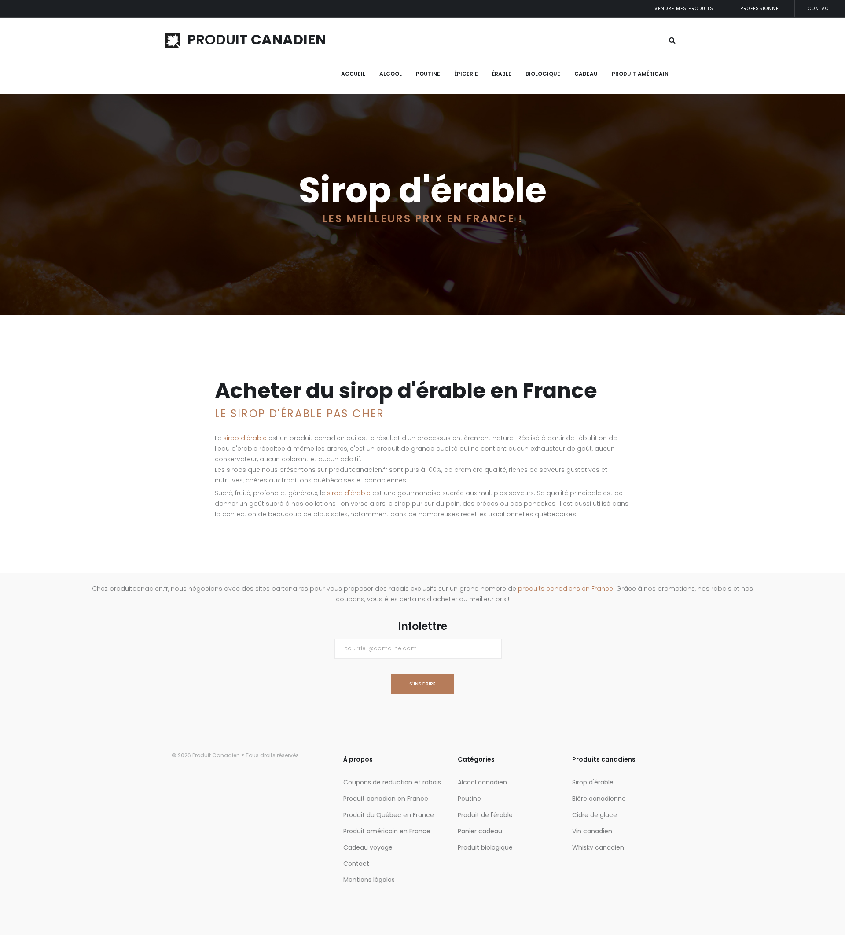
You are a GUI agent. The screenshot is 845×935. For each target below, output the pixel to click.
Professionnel (760, 8)
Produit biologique (485, 847)
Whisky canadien (598, 847)
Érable (501, 73)
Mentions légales (369, 879)
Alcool (390, 73)
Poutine (428, 73)
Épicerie (466, 73)
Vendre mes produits (683, 8)
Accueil (353, 73)
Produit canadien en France (385, 798)
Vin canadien (592, 831)
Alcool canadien (482, 782)
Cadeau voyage (368, 847)
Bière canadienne (599, 798)
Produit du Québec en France (388, 814)
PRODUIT (253, 39)
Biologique (542, 73)
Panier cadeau (480, 831)
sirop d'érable (245, 438)
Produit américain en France (386, 831)
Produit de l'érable (485, 814)
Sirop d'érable (593, 782)
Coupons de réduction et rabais (392, 782)
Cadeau (586, 73)
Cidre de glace (594, 814)
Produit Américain (640, 73)
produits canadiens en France (565, 588)
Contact (819, 8)
